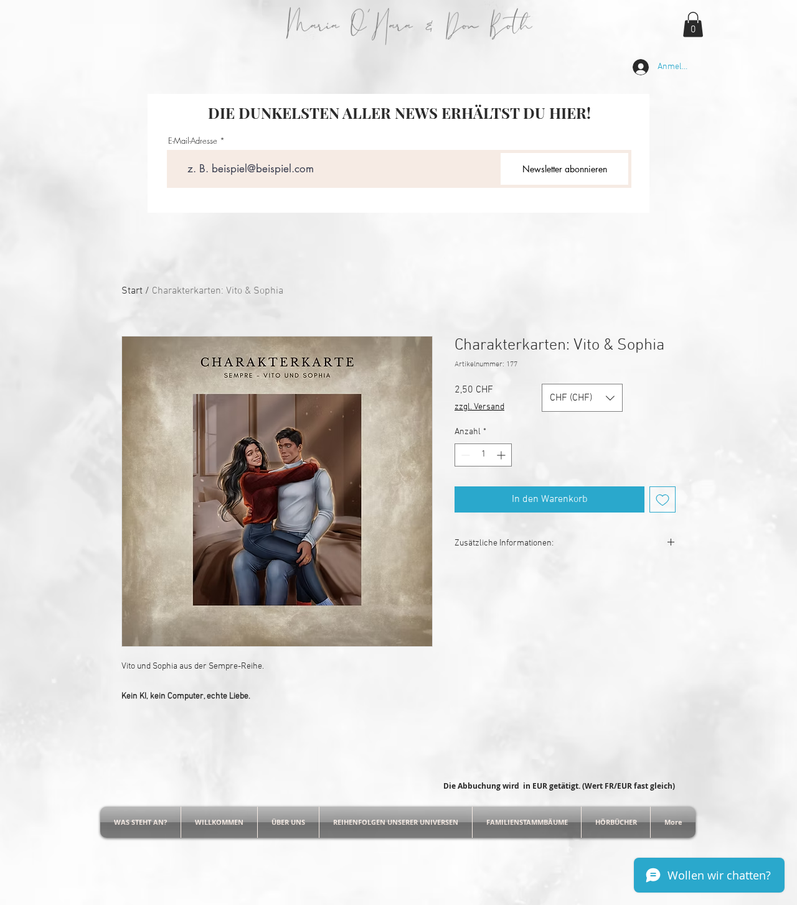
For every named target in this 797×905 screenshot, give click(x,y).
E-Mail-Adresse (192, 141)
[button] (693, 24)
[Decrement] (464, 455)
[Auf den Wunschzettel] (662, 499)
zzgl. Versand (479, 407)
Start (132, 291)
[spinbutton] (483, 455)
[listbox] (582, 398)
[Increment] (502, 455)
